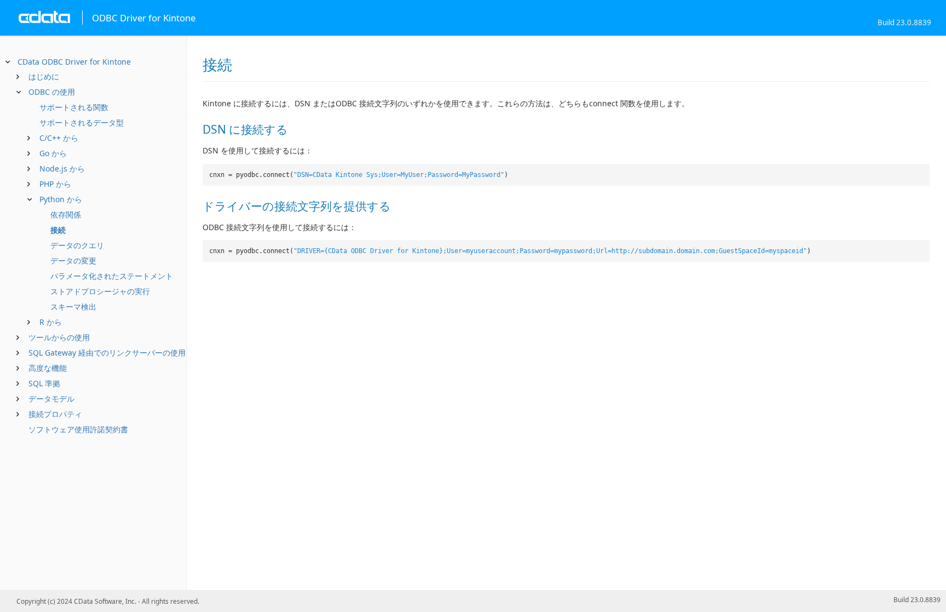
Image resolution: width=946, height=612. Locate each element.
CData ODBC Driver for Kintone (74, 61)
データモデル (51, 398)
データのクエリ (77, 245)
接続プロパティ (55, 414)
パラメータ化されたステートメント (111, 276)
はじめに (43, 76)
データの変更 (73, 260)
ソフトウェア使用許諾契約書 (78, 429)
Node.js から (62, 168)
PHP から (55, 184)
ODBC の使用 (51, 92)
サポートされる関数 (73, 107)
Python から (60, 199)
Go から (53, 153)
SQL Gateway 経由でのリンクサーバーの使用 (107, 352)
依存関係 (65, 214)
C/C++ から (58, 138)
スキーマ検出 (73, 306)
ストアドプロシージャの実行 (100, 291)
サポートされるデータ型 (81, 122)
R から (50, 322)
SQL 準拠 (44, 383)
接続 (58, 230)
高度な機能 (47, 368)
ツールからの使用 (59, 337)
